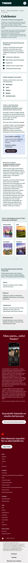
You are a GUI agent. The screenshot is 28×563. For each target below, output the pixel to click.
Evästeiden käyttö (6, 480)
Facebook (4, 466)
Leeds (7, 87)
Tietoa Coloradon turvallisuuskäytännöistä (12, 487)
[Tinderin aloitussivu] (7, 3)
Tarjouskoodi (5, 520)
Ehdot (3, 477)
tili (16, 114)
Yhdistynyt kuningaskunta (12, 10)
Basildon (8, 93)
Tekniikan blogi (5, 501)
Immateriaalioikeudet (7, 482)
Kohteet (3, 10)
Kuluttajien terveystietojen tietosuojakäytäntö (12, 475)
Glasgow (8, 90)
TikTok (3, 459)
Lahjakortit (4, 524)
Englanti (22, 10)
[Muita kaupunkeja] (16, 259)
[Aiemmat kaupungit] (12, 259)
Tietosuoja (4, 473)
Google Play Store (6, 533)
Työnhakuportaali (6, 499)
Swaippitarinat (5, 512)
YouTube (4, 461)
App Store (4, 531)
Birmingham (9, 84)
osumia (22, 122)
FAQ (3, 507)
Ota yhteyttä (5, 517)
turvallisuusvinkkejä (8, 164)
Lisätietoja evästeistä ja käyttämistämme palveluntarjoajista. (12, 548)
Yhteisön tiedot (5, 490)
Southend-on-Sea (10, 96)
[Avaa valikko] (24, 3)
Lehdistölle (4, 515)
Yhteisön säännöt (6, 485)
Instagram (4, 456)
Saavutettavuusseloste (7, 492)
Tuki (3, 522)
